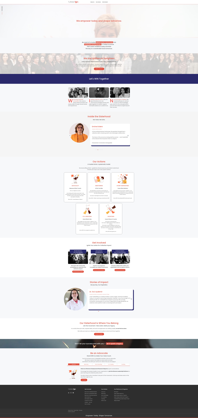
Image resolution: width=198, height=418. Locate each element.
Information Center (89, 398)
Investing (103, 398)
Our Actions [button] (98, 2)
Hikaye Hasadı (117, 400)
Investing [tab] (123, 364)
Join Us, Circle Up (99, 68)
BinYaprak (116, 391)
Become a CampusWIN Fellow (91, 393)
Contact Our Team (88, 400)
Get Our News (87, 404)
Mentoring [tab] (86, 364)
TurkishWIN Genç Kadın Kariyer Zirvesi (121, 398)
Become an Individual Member (91, 391)
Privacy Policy (76, 410)
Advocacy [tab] (74, 364)
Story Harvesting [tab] (98, 364)
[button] (70, 135)
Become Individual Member (78, 271)
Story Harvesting (104, 395)
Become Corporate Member (99, 270)
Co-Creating (103, 397)
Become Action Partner (120, 270)
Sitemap (80, 410)
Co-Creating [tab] (110, 364)
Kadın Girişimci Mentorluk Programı (121, 397)
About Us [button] (92, 2)
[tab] (98, 311)
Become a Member (99, 334)
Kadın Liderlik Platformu (119, 393)
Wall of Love (103, 400)
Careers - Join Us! (88, 402)
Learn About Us (88, 397)
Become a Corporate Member (91, 395)
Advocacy (103, 391)
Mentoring (103, 393)
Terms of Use (70, 410)
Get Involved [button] (105, 2)
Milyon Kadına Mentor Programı (120, 395)
